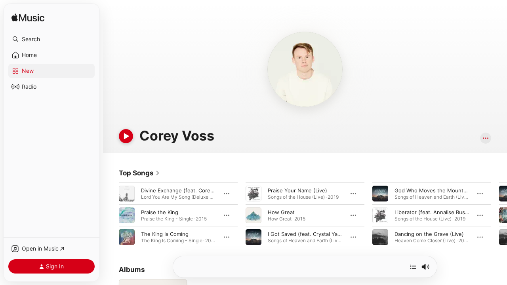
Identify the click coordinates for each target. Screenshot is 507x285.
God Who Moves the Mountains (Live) (442, 190)
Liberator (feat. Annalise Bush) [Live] (440, 212)
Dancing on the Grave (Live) (429, 234)
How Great (281, 212)
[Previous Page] (110, 215)
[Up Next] (413, 266)
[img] (27, 18)
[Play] (126, 136)
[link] (139, 173)
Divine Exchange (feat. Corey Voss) (185, 190)
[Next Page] (499, 215)
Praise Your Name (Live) (297, 190)
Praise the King (159, 212)
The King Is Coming (165, 234)
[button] (51, 39)
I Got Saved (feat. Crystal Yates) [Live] (315, 234)
